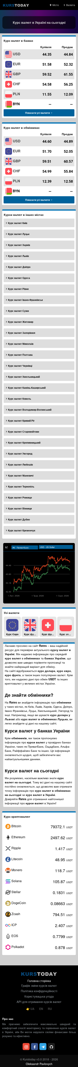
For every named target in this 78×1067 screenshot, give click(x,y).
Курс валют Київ (17, 223)
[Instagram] (26, 1046)
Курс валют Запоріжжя (21, 333)
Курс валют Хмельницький (24, 376)
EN (41, 1009)
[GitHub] (51, 1046)
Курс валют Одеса (19, 278)
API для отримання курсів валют (39, 1002)
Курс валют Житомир (20, 322)
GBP (17, 73)
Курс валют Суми (18, 311)
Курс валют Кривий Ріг (21, 420)
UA (32, 1009)
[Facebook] (34, 1046)
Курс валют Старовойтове (23, 431)
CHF (16, 83)
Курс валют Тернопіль (21, 486)
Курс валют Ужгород (20, 453)
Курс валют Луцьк (18, 234)
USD (16, 53)
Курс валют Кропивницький (24, 442)
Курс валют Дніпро (19, 267)
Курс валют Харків (19, 245)
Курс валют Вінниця (20, 508)
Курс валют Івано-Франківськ (25, 300)
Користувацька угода (39, 996)
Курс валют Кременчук (21, 530)
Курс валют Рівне (18, 289)
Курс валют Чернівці (20, 366)
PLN (16, 93)
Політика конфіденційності (39, 991)
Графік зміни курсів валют (39, 985)
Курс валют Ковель (19, 398)
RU (50, 1009)
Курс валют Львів (18, 256)
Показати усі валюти (37, 113)
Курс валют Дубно (19, 519)
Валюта (70, 5)
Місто (55, 5)
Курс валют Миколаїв (20, 344)
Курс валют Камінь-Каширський (27, 387)
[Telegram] (42, 1046)
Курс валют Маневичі (20, 475)
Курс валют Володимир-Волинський (29, 409)
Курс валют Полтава (20, 355)
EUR (16, 63)
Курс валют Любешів (20, 464)
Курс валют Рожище (20, 497)
